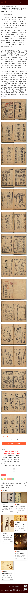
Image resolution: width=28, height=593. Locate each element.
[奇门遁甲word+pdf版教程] (20, 541)
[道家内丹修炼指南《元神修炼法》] (7, 565)
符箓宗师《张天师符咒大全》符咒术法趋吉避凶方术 (20, 524)
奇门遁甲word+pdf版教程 (20, 553)
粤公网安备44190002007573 (9, 590)
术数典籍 (5, 14)
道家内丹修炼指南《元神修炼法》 (7, 573)
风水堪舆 (4, 475)
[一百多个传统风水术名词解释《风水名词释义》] (7, 523)
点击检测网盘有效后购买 (14, 443)
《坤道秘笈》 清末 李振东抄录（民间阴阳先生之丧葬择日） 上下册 (7, 485)
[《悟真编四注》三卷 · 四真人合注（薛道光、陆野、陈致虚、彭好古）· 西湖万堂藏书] (7, 497)
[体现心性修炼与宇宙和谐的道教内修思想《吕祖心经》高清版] (20, 497)
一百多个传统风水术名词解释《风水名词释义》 (7, 536)
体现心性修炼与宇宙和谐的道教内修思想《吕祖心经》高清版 (20, 507)
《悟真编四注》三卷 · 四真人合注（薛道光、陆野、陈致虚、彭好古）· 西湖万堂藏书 (7, 506)
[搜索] (21, 2)
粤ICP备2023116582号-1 (21, 590)
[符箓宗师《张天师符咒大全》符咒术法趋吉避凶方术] (20, 518)
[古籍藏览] (3, 2)
